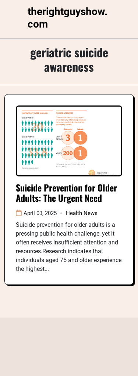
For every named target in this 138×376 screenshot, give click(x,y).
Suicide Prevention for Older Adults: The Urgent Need (66, 193)
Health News (82, 213)
